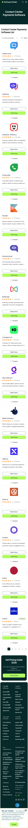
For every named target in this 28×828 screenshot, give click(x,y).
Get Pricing (14, 72)
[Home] (9, 2)
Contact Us (6, 789)
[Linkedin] (19, 800)
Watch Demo (14, 68)
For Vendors (6, 792)
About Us (5, 786)
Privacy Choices (7, 795)
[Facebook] (16, 800)
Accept (14, 824)
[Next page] (22, 649)
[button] (23, 38)
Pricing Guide (14, 675)
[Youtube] (24, 800)
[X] (21, 800)
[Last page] (26, 649)
